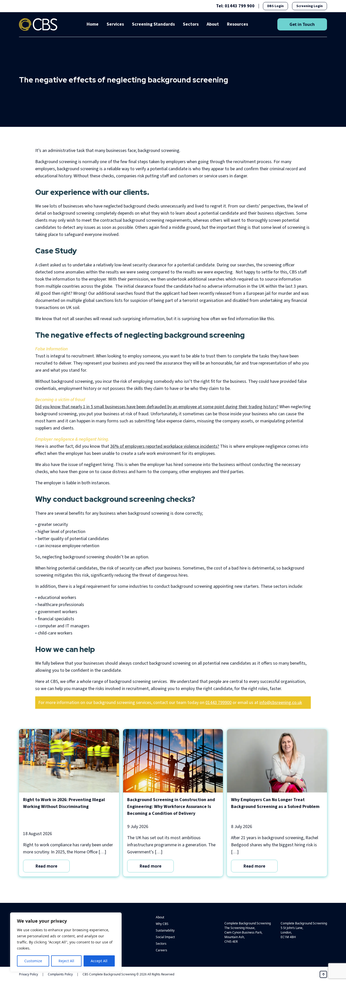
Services (115, 24)
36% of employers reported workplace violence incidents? (164, 446)
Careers (161, 950)
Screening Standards (153, 24)
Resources (237, 24)
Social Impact (165, 937)
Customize (33, 960)
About (213, 24)
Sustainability (165, 930)
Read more (46, 866)
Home (93, 24)
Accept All (99, 960)
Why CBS (162, 924)
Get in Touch (302, 24)
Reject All (66, 960)
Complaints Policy (60, 974)
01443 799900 (218, 702)
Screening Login (309, 6)
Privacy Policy (28, 974)
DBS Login (275, 6)
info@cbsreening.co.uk (280, 702)
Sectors (191, 24)
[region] (66, 942)
